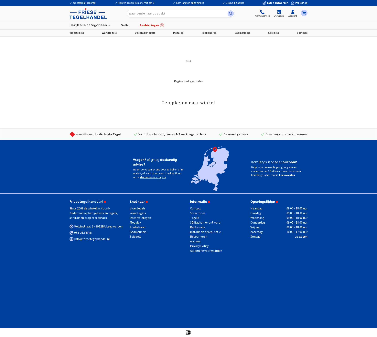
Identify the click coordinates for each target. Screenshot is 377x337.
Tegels (194, 218)
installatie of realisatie (205, 232)
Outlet (125, 25)
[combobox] (181, 14)
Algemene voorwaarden (206, 251)
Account (292, 16)
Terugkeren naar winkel (188, 102)
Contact (195, 208)
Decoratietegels (145, 33)
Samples (302, 33)
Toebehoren (209, 33)
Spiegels (273, 33)
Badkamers (197, 227)
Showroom (279, 16)
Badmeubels (242, 33)
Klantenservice (262, 16)
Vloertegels (77, 33)
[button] (304, 13)
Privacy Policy (199, 246)
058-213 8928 (83, 233)
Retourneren (198, 237)
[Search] (231, 13)
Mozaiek (178, 33)
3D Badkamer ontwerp (205, 222)
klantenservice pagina (153, 177)
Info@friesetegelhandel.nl (92, 239)
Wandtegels (109, 33)
